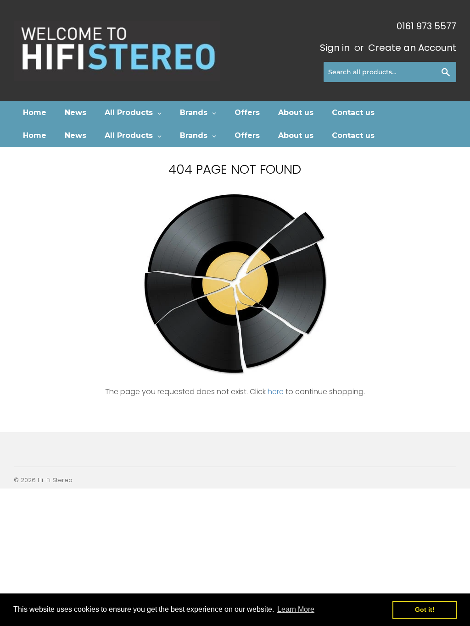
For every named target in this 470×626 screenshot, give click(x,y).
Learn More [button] (295, 609)
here (276, 391)
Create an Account (412, 47)
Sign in (335, 47)
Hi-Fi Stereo (55, 480)
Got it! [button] (425, 609)
